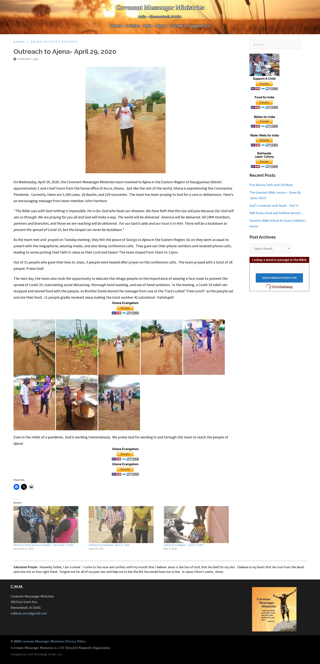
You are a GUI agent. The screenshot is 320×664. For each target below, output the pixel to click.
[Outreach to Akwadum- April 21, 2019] (124, 524)
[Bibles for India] (264, 121)
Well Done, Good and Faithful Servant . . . (277, 213)
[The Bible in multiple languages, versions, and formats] (279, 286)
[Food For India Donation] (264, 102)
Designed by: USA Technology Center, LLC (37, 654)
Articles (132, 25)
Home (116, 25)
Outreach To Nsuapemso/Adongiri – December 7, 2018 (43, 545)
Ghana (19, 41)
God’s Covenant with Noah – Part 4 (273, 205)
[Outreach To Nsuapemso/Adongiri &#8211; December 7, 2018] (49, 524)
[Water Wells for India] (264, 140)
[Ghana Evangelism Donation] (125, 308)
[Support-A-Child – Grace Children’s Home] (264, 72)
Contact (178, 25)
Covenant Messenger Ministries (160, 7)
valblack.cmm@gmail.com (29, 613)
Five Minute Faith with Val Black (271, 185)
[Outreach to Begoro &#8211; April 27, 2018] (199, 524)
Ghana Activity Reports (54, 41)
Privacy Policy (76, 641)
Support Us (199, 25)
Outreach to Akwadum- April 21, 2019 (109, 545)
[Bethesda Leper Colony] (264, 160)
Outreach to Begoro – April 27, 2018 (183, 545)
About (161, 25)
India (147, 25)
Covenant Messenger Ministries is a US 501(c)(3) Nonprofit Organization (60, 648)
